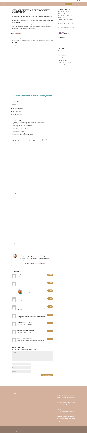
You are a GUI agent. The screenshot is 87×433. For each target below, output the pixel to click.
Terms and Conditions (62, 55)
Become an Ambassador (62, 53)
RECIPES (53, 3)
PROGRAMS (39, 3)
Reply (50, 274)
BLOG (45, 3)
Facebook (43, 263)
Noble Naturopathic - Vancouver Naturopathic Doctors (21, 398)
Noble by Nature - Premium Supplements (18, 400)
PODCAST (49, 3)
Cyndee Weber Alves (21, 282)
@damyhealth (37, 263)
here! (31, 260)
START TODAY (68, 3)
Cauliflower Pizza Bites (16, 33)
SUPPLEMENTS (32, 3)
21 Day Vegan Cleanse (62, 64)
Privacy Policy (61, 57)
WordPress (25, 431)
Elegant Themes (17, 431)
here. (70, 421)
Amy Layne (25, 290)
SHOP (27, 3)
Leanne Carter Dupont (22, 305)
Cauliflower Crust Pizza (16, 35)
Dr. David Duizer (76, 3)
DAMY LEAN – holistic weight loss (65, 62)
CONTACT (83, 3)
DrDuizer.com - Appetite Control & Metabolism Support (21, 403)
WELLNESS (60, 3)
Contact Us (60, 50)
